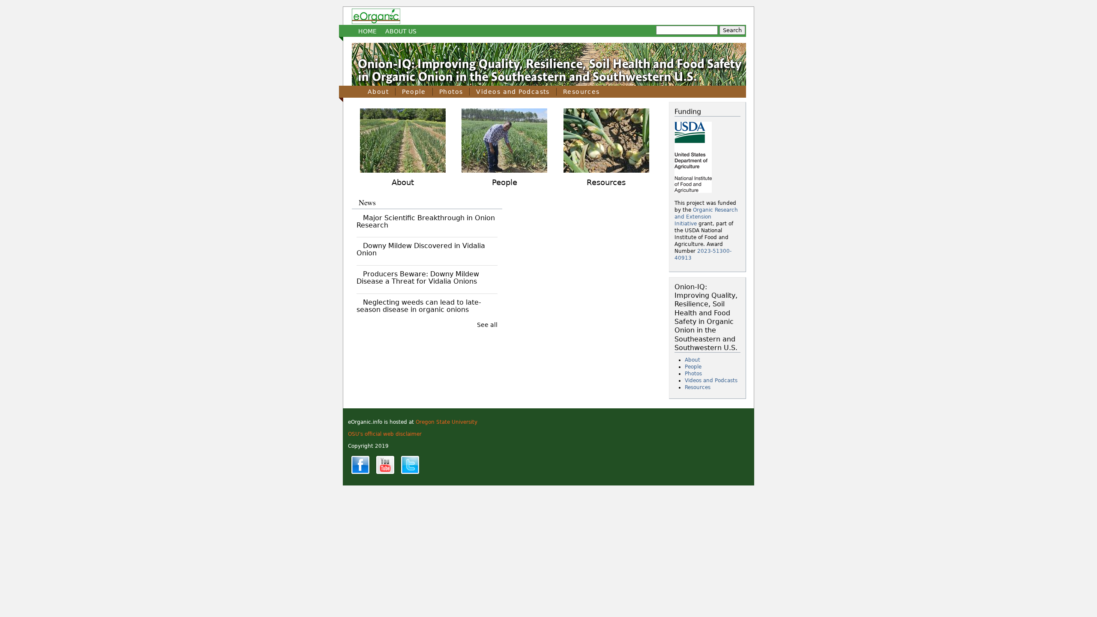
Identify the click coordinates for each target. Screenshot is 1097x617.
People (414, 91)
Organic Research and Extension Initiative (706, 217)
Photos (451, 91)
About (378, 91)
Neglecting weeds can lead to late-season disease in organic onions (419, 306)
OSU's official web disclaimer (385, 434)
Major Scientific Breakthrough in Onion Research (426, 221)
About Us (401, 31)
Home (367, 31)
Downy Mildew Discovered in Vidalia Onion (421, 249)
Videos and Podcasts (512, 91)
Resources (581, 91)
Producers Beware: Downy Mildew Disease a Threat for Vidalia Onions (418, 277)
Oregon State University (446, 422)
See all (487, 324)
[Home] (376, 16)
